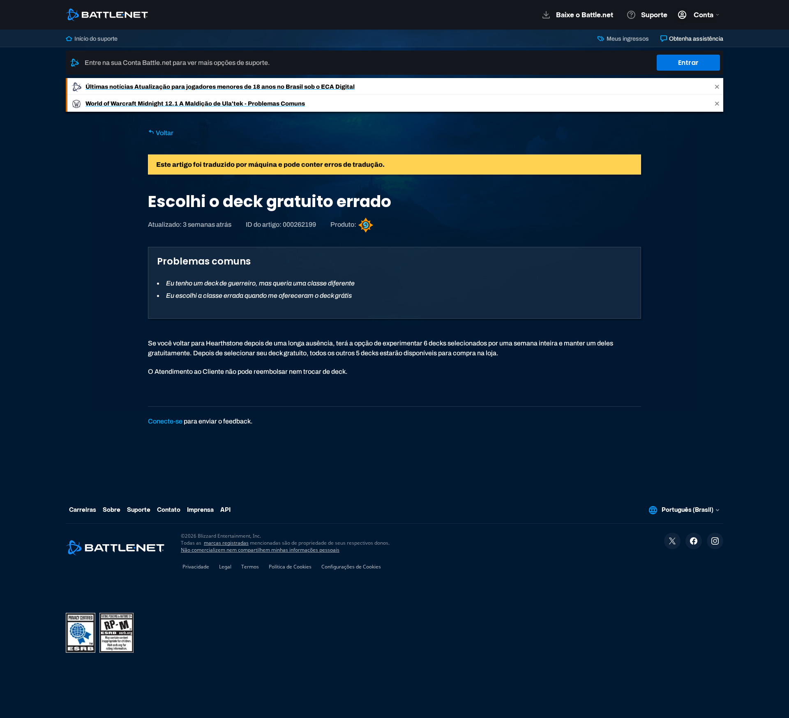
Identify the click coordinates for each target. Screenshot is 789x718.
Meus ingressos (626, 38)
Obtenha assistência (695, 38)
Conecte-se (165, 421)
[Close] (717, 86)
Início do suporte (95, 38)
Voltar (164, 132)
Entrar (688, 62)
